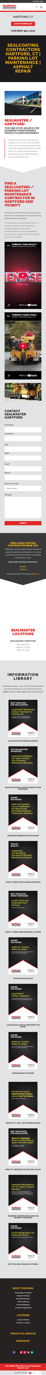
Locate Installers (23, 1320)
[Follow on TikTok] (24, 1352)
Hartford (23, 569)
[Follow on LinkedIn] (32, 1352)
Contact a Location (23, 1323)
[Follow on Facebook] (14, 1352)
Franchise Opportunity (23, 1308)
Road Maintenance (23, 1299)
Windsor (23, 566)
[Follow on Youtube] (28, 1352)
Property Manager (23, 1296)
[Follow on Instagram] (21, 1352)
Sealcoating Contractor (23, 1293)
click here (35, 574)
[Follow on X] (17, 1352)
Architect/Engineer (23, 1305)
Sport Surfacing (23, 1302)
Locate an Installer (23, 24)
